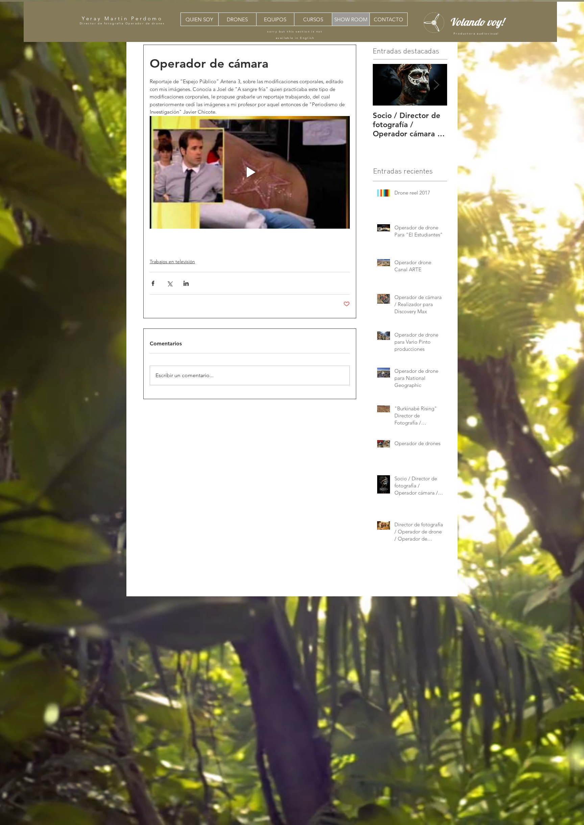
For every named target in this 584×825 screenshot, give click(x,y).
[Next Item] (436, 84)
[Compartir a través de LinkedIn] (186, 283)
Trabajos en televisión (172, 261)
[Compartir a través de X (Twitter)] (169, 283)
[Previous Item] (384, 84)
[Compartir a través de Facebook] (153, 283)
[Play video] (250, 172)
